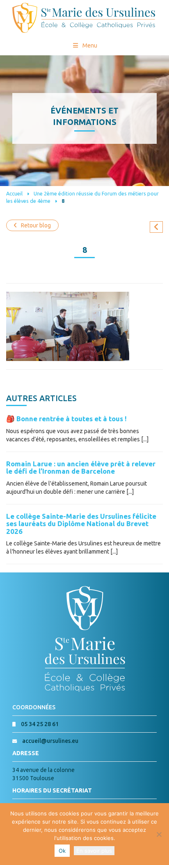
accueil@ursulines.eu (50, 741)
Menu (89, 45)
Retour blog (36, 225)
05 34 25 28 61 (40, 724)
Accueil (14, 193)
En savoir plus (94, 850)
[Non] (159, 834)
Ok (62, 850)
